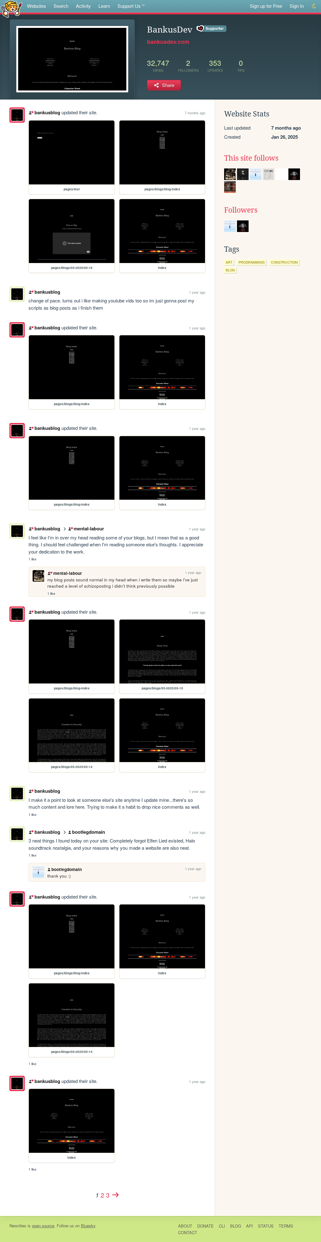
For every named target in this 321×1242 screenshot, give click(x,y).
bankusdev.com (168, 42)
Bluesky (88, 1226)
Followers (240, 210)
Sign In (297, 6)
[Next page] (115, 1194)
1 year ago (197, 292)
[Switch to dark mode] (314, 6)
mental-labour (89, 528)
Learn (104, 6)
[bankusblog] (17, 115)
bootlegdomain (88, 831)
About (185, 1226)
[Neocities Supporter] (211, 29)
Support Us (129, 6)
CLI (222, 1226)
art (229, 262)
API (249, 1226)
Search (61, 6)
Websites (36, 6)
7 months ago (195, 112)
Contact (187, 1232)
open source (43, 1226)
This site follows (251, 158)
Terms (286, 1226)
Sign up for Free (266, 6)
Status (266, 1226)
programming (252, 262)
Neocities (17, 1226)
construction (284, 262)
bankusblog (47, 112)
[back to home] (11, 8)
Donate (205, 1226)
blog (230, 270)
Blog (235, 1226)
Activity (83, 6)
